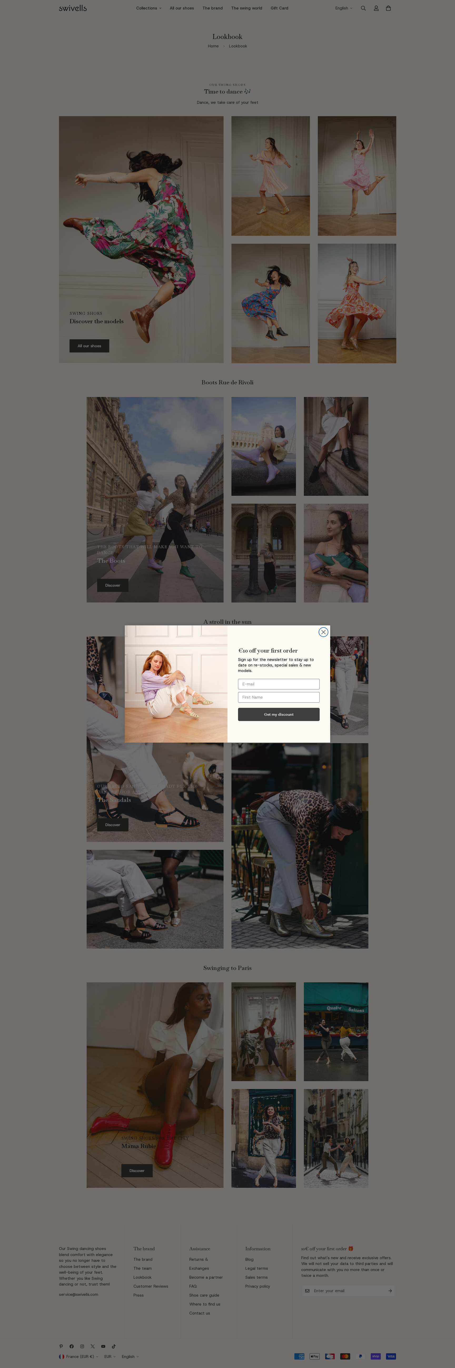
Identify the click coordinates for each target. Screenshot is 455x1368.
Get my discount (279, 714)
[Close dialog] (323, 632)
